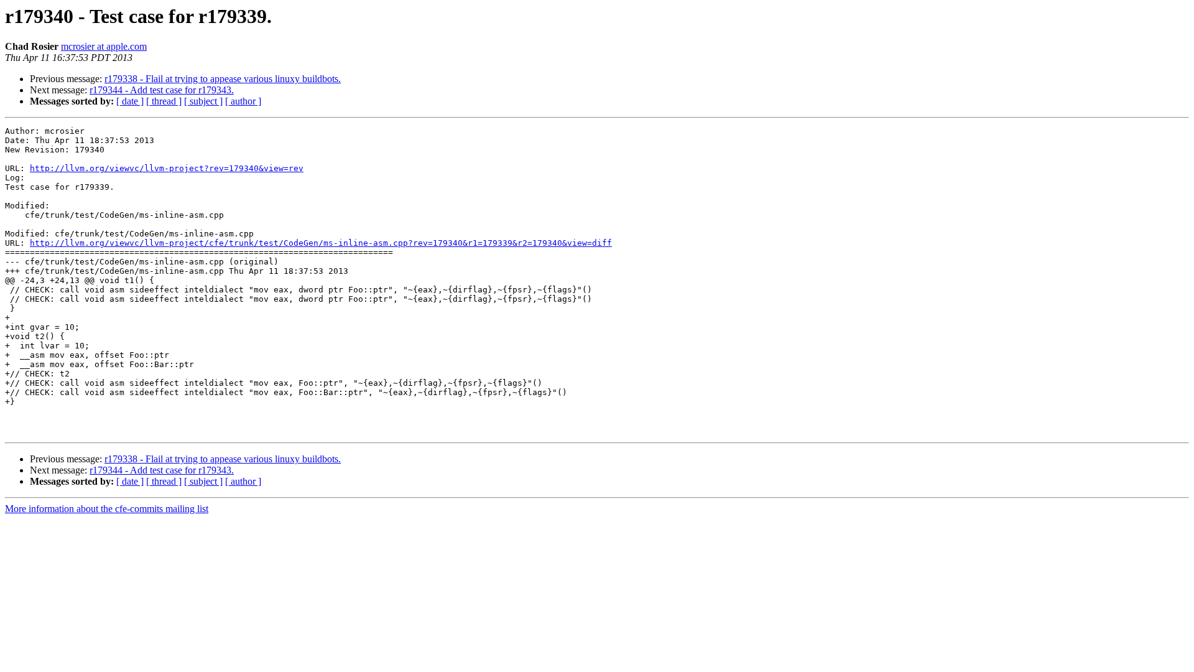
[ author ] (243, 101)
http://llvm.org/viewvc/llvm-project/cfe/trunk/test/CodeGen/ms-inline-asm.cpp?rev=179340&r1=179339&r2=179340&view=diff (321, 243)
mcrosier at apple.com (104, 46)
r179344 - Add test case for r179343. (162, 90)
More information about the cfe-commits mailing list (106, 508)
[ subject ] (203, 101)
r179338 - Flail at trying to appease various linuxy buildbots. (222, 78)
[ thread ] (164, 101)
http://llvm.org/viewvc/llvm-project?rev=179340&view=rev (166, 168)
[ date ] (130, 101)
